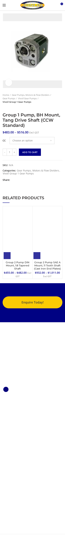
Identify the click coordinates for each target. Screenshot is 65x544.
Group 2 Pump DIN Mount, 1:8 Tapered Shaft (17, 265)
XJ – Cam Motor (11, 416)
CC (4, 140)
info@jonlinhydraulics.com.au (23, 508)
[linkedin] (22, 180)
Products (8, 462)
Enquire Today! (32, 302)
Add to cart (29, 152)
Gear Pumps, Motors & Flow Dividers (30, 94)
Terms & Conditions (14, 467)
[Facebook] (14, 180)
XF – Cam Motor (12, 422)
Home (6, 94)
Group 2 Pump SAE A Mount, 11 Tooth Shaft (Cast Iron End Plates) (47, 265)
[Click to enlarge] (8, 82)
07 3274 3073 (13, 499)
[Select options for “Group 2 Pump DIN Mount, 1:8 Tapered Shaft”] (7, 255)
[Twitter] (18, 180)
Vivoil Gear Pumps (27, 98)
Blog (5, 472)
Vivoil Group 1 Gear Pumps (17, 101)
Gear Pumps (9, 98)
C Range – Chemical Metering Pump (14, 408)
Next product (11, 107)
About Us (8, 457)
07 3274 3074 (13, 503)
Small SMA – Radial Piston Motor (14, 430)
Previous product (4, 107)
